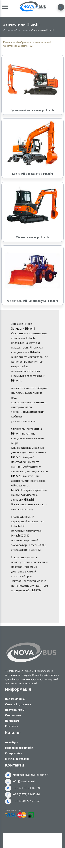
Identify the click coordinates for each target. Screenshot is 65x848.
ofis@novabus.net (24, 781)
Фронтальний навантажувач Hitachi (32, 300)
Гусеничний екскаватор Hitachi (32, 110)
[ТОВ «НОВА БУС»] (31, 662)
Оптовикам (13, 715)
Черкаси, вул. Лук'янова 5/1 (31, 774)
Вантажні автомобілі (19, 747)
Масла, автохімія (17, 758)
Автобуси (11, 742)
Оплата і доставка (18, 704)
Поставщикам (15, 709)
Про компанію (15, 698)
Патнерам (12, 720)
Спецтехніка (22, 30)
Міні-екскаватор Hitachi (32, 237)
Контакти (11, 726)
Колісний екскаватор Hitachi (32, 173)
